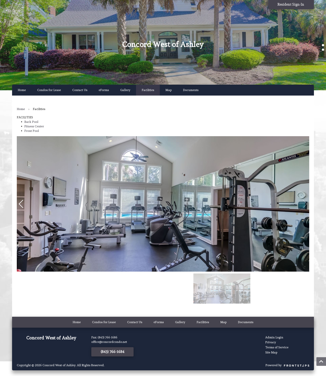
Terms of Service (276, 347)
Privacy (270, 342)
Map (168, 90)
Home (22, 90)
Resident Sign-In (291, 4)
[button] (323, 40)
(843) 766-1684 (112, 351)
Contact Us (79, 90)
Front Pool (31, 131)
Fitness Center (34, 126)
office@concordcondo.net (109, 342)
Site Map (271, 352)
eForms (104, 90)
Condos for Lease (49, 90)
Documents (190, 90)
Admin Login (274, 337)
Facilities (148, 90)
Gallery (125, 90)
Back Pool (31, 122)
